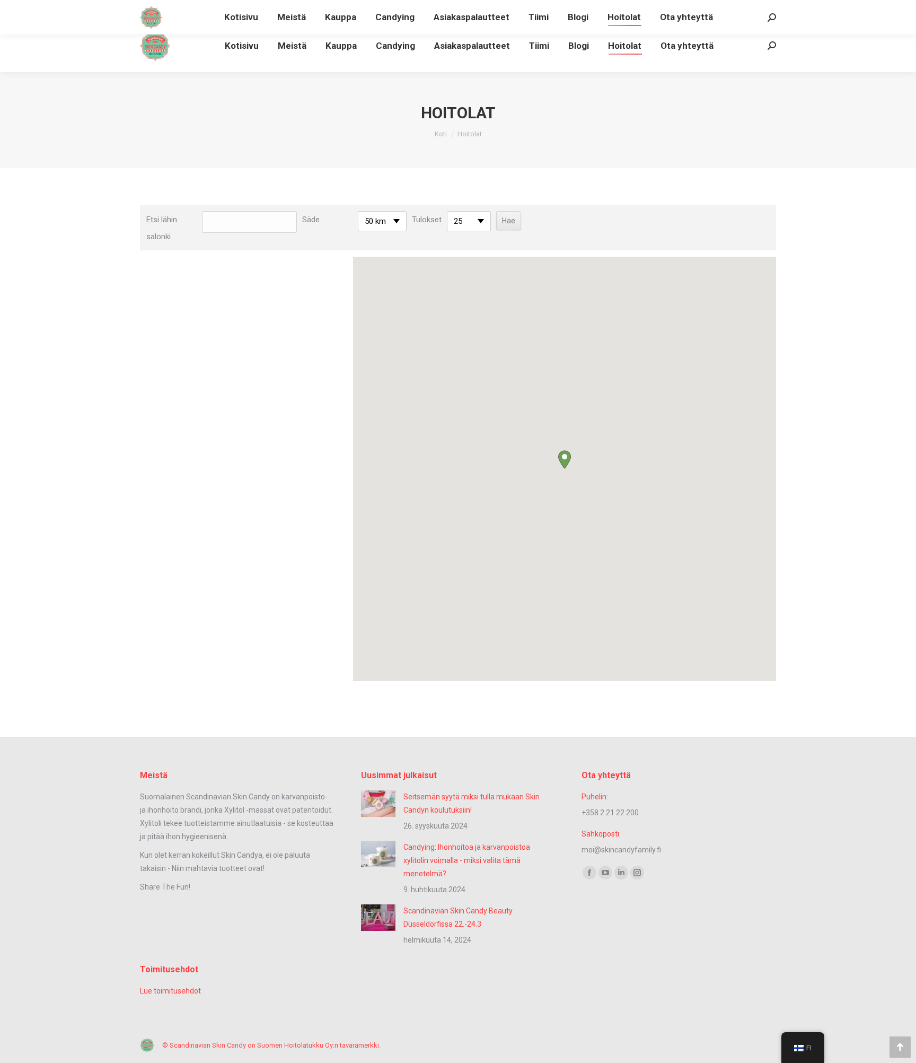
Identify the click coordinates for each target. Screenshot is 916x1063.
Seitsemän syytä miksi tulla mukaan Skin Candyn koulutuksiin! (471, 803)
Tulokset (427, 219)
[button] (564, 459)
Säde (311, 219)
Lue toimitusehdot (170, 991)
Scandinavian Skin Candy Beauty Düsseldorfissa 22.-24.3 (458, 917)
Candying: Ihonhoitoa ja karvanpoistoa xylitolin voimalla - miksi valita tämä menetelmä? (466, 860)
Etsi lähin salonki (161, 228)
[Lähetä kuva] (378, 803)
